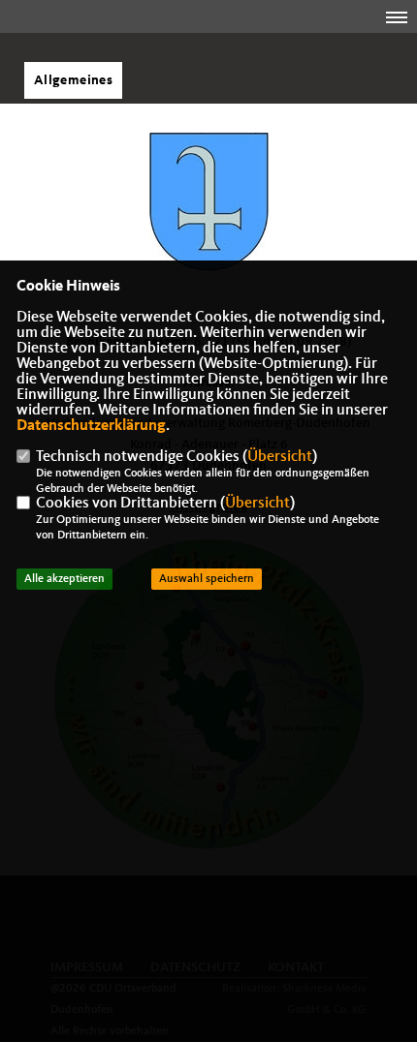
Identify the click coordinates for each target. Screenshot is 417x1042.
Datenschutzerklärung (91, 426)
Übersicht (279, 457)
